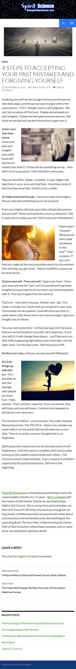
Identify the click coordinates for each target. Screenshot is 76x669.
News (5, 61)
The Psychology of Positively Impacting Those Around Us (33, 623)
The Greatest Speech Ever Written (20, 629)
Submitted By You (40, 87)
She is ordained (56, 497)
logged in (22, 556)
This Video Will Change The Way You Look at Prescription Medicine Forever (33, 588)
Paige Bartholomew (14, 492)
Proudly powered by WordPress (16, 664)
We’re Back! (8, 642)
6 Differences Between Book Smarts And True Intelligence (33, 635)
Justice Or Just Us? (12, 648)
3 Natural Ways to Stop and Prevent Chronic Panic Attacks (34, 573)
